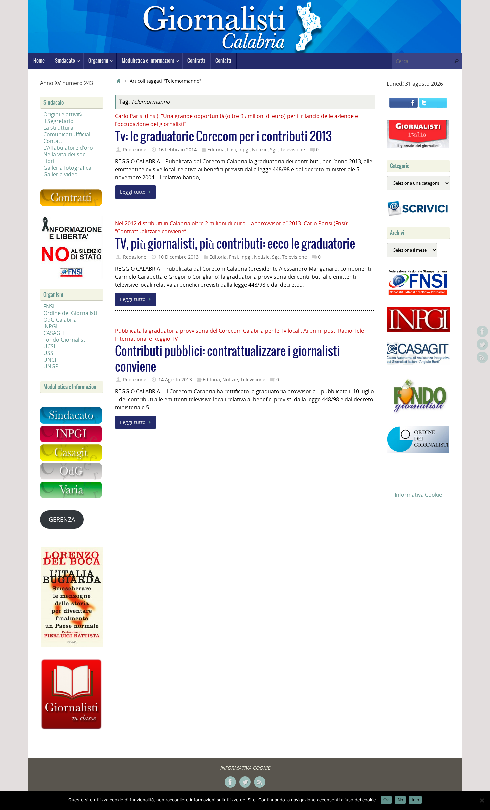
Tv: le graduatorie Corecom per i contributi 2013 (223, 137)
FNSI (48, 306)
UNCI (49, 359)
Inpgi (244, 149)
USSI (49, 353)
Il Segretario (58, 121)
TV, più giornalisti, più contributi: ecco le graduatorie (235, 244)
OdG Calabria (60, 319)
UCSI (49, 346)
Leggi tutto (133, 192)
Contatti (53, 141)
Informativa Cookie (418, 494)
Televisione (292, 149)
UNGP (51, 366)
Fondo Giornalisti (65, 339)
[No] (481, 800)
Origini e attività (62, 114)
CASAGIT (54, 333)
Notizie (260, 149)
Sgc (274, 149)
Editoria (216, 149)
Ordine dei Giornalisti (70, 313)
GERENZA (62, 519)
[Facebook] (482, 331)
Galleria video (60, 174)
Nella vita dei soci (65, 154)
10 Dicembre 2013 (178, 257)
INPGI (50, 326)
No (400, 799)
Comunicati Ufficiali (67, 134)
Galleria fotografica (67, 167)
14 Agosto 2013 (175, 379)
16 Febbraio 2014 (177, 149)
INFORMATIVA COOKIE (245, 768)
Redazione (134, 149)
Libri (48, 161)
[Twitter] (482, 344)
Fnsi (231, 149)
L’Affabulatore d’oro (68, 147)
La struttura (58, 127)
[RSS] (482, 357)
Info (415, 799)
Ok (386, 799)
